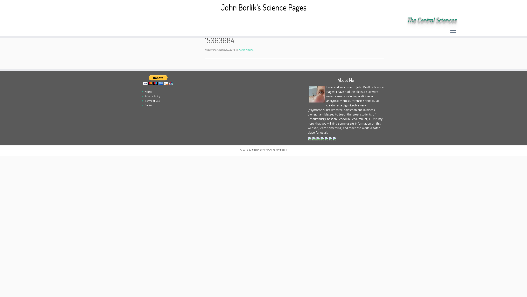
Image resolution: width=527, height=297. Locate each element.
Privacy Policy (152, 96)
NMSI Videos (245, 49)
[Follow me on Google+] (96, 20)
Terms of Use (152, 100)
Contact (149, 105)
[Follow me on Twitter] (85, 20)
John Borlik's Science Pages (264, 7)
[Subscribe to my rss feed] (74, 20)
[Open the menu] (453, 31)
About (148, 91)
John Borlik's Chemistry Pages (270, 149)
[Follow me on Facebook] (91, 20)
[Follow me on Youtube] (102, 20)
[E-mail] (80, 20)
